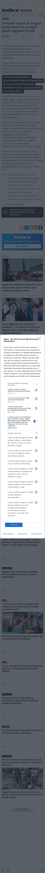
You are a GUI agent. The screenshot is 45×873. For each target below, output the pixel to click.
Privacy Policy (36, 534)
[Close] (40, 339)
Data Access (22, 534)
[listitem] (22, 384)
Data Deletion (8, 534)
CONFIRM (14, 524)
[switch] (35, 390)
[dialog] (22, 436)
